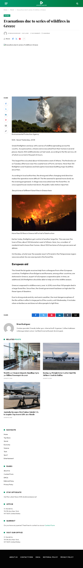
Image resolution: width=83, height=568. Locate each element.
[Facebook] (6, 103)
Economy (7, 445)
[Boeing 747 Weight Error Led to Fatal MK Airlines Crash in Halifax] (61, 356)
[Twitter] (6, 109)
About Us (7, 471)
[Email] (6, 125)
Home (6, 434)
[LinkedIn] (6, 114)
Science (6, 448)
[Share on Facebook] (12, 39)
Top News (7, 438)
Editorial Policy (9, 481)
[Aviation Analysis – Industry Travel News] (41, 3)
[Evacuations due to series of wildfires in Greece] (41, 68)
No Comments (36, 33)
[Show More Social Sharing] (24, 39)
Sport (6, 455)
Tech (5, 452)
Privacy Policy (8, 484)
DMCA (6, 478)
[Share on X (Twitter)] (16, 39)
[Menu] (6, 3)
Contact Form (8, 474)
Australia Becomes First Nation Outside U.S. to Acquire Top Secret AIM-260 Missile (21, 413)
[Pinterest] (6, 120)
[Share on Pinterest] (19, 39)
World (7, 15)
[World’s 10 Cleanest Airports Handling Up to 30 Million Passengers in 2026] (22, 356)
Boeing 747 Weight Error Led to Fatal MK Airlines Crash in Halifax (59, 374)
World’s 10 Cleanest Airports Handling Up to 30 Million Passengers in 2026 (21, 374)
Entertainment (9, 458)
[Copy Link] (6, 131)
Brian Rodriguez (15, 33)
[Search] (77, 3)
